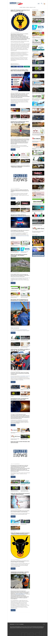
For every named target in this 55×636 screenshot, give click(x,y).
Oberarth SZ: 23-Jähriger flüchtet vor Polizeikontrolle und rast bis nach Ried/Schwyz (20, 215)
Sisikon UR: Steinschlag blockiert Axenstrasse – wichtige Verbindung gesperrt (20, 494)
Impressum (12, 624)
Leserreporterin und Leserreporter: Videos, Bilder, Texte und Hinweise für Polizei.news (19, 70)
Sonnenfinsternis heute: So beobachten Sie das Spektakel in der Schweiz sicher (19, 399)
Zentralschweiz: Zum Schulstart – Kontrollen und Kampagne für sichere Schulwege (20, 572)
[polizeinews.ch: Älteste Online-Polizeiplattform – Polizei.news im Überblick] (20, 177)
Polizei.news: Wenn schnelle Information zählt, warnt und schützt (20, 442)
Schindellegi (31, 7)
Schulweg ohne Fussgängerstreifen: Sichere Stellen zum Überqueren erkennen (20, 122)
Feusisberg (27, 7)
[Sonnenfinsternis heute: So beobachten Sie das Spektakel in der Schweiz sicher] (20, 406)
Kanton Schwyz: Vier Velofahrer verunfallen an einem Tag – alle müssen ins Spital (20, 350)
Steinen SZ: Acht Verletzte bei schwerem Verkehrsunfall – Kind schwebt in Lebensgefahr (19, 255)
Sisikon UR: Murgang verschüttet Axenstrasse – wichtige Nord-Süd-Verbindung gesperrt (20, 533)
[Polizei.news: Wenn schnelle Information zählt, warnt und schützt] (20, 453)
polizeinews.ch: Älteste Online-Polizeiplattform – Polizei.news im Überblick (20, 166)
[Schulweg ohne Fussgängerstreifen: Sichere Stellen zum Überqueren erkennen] (20, 130)
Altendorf (21, 7)
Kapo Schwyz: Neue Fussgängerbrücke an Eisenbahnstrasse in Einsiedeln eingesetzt (19, 300)
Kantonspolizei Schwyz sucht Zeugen (23, 235)
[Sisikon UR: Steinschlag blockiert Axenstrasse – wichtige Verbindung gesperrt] (20, 502)
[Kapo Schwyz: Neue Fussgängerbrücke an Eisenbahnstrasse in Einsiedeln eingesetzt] (20, 314)
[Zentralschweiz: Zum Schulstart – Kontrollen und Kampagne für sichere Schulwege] (20, 581)
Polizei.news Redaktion (17, 32)
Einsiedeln (24, 7)
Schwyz (34, 7)
